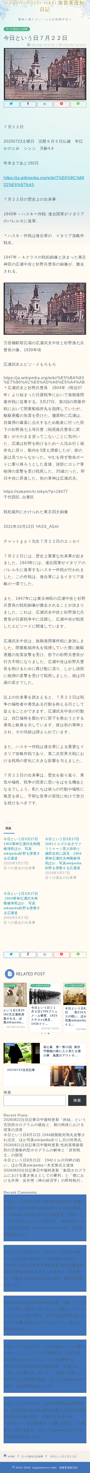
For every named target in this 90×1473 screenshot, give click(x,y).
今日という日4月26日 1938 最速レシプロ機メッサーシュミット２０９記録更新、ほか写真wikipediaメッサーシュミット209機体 (44, 1353)
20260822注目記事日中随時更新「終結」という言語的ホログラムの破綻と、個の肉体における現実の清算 (45, 1124)
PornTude (12, 1329)
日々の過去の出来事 (17, 29)
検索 (7, 1092)
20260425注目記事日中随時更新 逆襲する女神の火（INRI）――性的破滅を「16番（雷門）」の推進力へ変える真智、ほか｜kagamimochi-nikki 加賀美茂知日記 (45, 1423)
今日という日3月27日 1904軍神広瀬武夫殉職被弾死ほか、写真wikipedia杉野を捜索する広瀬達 (22, 848)
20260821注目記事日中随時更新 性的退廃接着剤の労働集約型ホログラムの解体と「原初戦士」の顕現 (44, 1150)
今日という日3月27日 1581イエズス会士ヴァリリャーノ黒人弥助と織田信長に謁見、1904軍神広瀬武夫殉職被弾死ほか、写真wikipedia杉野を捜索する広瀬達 (63, 853)
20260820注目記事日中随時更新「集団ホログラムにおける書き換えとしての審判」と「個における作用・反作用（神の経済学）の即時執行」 (45, 1175)
